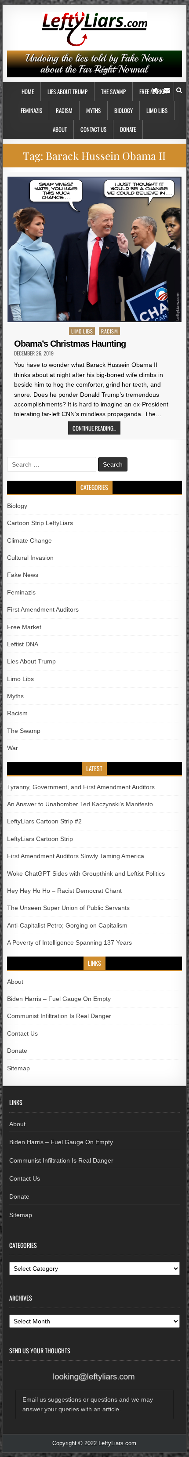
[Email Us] (167, 90)
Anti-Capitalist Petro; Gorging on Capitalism (67, 925)
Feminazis (31, 110)
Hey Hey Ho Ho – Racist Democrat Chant (64, 890)
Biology (123, 110)
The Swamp (113, 91)
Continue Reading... (94, 428)
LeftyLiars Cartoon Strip (40, 838)
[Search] (179, 90)
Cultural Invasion (30, 557)
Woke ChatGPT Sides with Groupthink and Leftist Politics (86, 873)
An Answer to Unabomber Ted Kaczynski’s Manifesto (80, 804)
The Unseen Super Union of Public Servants (68, 907)
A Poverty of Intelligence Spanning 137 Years (69, 942)
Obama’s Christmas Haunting (70, 343)
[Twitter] (155, 90)
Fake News (22, 574)
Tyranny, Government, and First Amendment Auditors (81, 786)
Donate (128, 129)
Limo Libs (156, 110)
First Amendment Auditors (43, 609)
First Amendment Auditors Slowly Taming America (75, 855)
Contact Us (93, 129)
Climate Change (29, 540)
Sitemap (18, 1068)
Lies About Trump (67, 91)
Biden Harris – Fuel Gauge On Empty (59, 998)
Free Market (24, 627)
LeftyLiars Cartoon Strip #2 (44, 821)
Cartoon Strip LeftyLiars (40, 522)
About (60, 129)
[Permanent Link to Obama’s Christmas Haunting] (94, 249)
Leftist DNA (22, 644)
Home (28, 91)
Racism (64, 110)
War (12, 747)
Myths (93, 110)
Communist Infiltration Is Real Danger (59, 1015)
